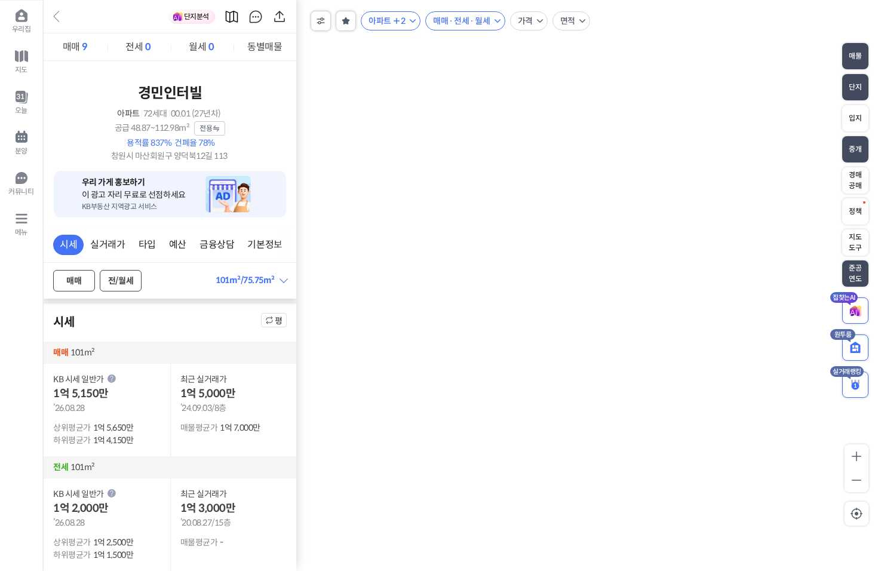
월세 (201, 47)
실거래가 (107, 244)
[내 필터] (346, 21)
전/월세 (120, 280)
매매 (75, 47)
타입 (147, 244)
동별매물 (264, 47)
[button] (251, 280)
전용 (205, 128)
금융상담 (216, 244)
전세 (138, 47)
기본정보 (264, 244)
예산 (177, 244)
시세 (68, 244)
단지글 (255, 17)
